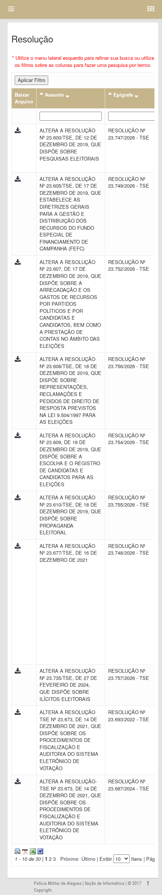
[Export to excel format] (32, 850)
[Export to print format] (17, 850)
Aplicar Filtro (31, 79)
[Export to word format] (39, 850)
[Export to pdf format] (24, 850)
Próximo (69, 858)
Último (88, 858)
